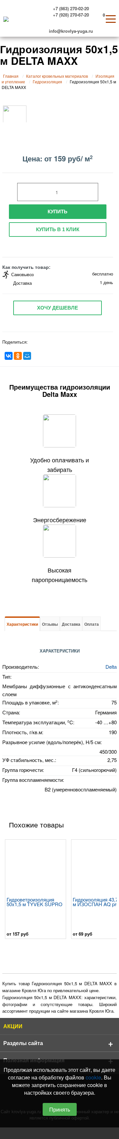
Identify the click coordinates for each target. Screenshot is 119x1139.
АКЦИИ (12, 1026)
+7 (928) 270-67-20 (71, 14)
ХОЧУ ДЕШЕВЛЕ (57, 308)
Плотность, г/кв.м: (22, 732)
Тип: (7, 676)
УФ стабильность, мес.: (29, 759)
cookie (93, 1077)
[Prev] (9, 890)
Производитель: (20, 666)
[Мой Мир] (27, 356)
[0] (98, 17)
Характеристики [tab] (22, 624)
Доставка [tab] (71, 624)
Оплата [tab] (91, 624)
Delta (111, 666)
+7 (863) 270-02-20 (71, 7)
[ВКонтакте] (9, 356)
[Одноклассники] (18, 356)
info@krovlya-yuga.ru (71, 30)
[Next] (110, 890)
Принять (59, 1109)
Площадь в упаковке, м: (30, 702)
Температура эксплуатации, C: (38, 722)
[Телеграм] (65, 22)
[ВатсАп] (76, 22)
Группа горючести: (23, 769)
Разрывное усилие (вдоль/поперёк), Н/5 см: (52, 741)
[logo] (4, 18)
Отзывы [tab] (50, 624)
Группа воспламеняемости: (33, 779)
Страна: (11, 712)
